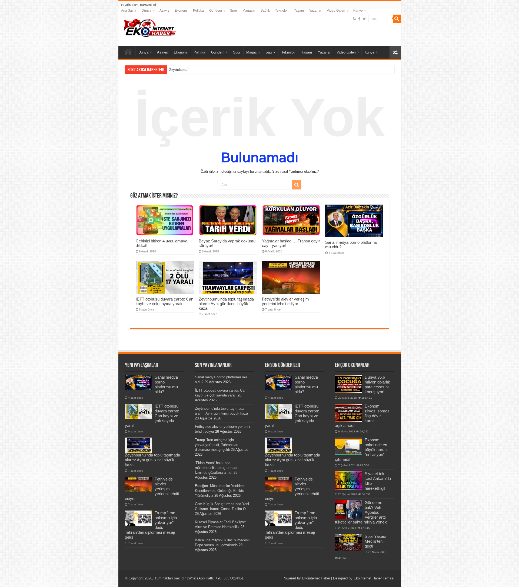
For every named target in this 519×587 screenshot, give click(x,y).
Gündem (215, 10)
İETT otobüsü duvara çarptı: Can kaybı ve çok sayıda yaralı (164, 301)
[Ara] (397, 19)
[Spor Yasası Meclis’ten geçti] (348, 542)
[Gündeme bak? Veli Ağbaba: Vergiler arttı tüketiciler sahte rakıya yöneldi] (348, 509)
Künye (358, 10)
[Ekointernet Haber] (149, 26)
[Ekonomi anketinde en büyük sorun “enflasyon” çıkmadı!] (348, 447)
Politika (198, 10)
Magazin (248, 10)
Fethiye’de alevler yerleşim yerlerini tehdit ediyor (285, 301)
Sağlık (265, 10)
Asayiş (164, 10)
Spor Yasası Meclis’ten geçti (375, 541)
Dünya (146, 10)
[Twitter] (364, 19)
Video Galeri (336, 10)
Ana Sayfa (128, 10)
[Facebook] (359, 19)
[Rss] (354, 19)
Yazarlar (315, 10)
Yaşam (299, 10)
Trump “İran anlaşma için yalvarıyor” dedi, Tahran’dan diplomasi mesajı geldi (216, 445)
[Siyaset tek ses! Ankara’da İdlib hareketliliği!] (348, 480)
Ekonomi (181, 10)
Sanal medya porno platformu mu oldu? (166, 384)
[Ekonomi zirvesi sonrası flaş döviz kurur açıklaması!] (348, 413)
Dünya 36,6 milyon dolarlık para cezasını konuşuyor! (377, 384)
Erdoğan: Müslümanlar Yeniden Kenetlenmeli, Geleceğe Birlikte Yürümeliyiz (219, 491)
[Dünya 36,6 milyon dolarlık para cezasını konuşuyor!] (348, 384)
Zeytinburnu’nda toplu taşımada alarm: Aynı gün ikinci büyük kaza (226, 304)
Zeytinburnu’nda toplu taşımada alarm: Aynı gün (205, 70)
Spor (233, 10)
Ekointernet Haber (316, 578)
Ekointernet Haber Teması (374, 578)
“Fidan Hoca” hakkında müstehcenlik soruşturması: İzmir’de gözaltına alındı (216, 468)
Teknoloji (281, 10)
